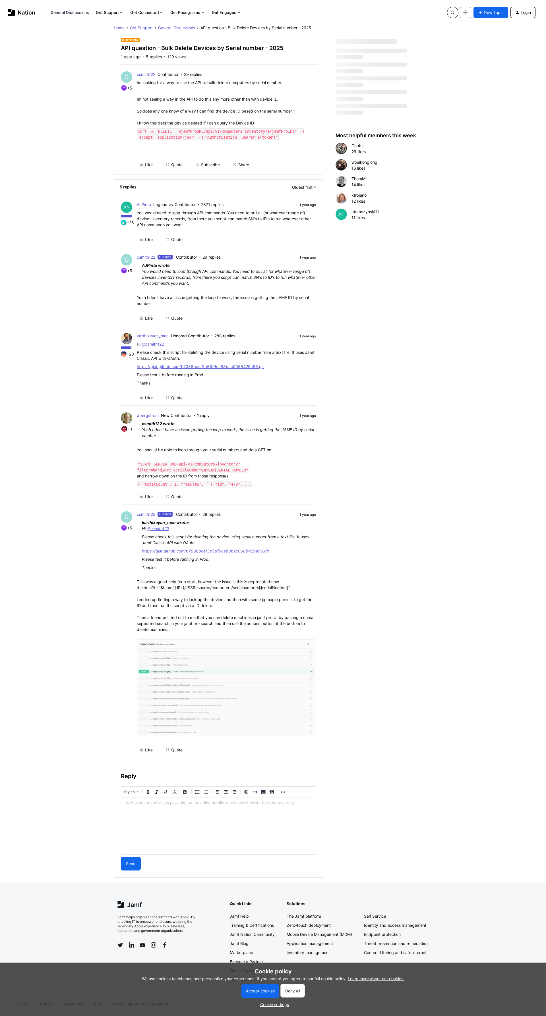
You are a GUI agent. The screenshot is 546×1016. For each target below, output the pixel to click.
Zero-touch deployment (309, 925)
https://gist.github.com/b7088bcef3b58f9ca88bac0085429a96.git (200, 366)
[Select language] (465, 12)
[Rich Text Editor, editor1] (218, 825)
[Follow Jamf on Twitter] (120, 945)
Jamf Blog (239, 943)
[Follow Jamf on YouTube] (142, 945)
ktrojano (359, 195)
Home (119, 27)
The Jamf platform (304, 916)
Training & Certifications (252, 925)
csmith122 (146, 74)
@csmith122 (153, 344)
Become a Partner (246, 961)
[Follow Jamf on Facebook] (164, 945)
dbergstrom (148, 415)
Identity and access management (395, 925)
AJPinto (144, 204)
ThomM (358, 178)
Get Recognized (185, 12)
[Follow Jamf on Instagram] (153, 945)
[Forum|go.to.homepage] (21, 12)
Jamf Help (239, 916)
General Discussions (70, 12)
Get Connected (144, 12)
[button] (490, 12)
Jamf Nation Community (252, 934)
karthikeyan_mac (153, 335)
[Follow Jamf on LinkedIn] (131, 945)
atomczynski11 (365, 211)
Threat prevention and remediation (396, 943)
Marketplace (241, 952)
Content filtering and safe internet (395, 952)
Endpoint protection (382, 934)
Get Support (107, 12)
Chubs (357, 145)
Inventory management (308, 952)
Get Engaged (224, 12)
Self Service (375, 916)
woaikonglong (364, 162)
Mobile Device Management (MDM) (319, 934)
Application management (310, 943)
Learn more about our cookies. (376, 978)
